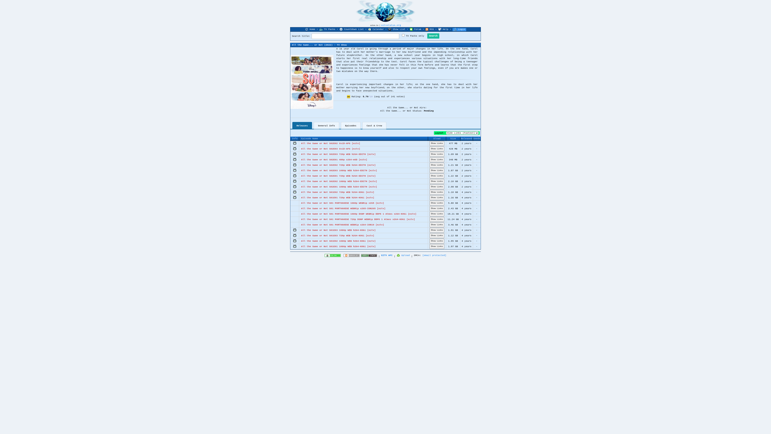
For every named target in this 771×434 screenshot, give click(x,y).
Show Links (437, 143)
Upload (405, 255)
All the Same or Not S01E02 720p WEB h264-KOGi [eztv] (337, 192)
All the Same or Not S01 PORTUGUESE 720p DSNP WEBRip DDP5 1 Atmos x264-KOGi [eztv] (358, 219)
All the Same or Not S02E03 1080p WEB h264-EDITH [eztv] (339, 170)
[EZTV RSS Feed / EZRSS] (352, 256)
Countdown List (354, 29)
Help (445, 29)
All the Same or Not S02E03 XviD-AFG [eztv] (330, 149)
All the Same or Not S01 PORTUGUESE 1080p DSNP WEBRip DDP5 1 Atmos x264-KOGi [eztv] (358, 214)
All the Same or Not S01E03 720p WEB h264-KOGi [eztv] (337, 235)
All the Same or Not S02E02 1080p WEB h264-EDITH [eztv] (339, 181)
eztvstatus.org (391, 25)
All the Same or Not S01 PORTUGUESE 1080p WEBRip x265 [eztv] (342, 203)
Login (461, 29)
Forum (417, 29)
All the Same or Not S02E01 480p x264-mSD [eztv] (334, 160)
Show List (399, 29)
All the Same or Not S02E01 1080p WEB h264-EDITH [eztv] (339, 187)
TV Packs (329, 29)
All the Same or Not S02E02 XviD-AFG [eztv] (330, 143)
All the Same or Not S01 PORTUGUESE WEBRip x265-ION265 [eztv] (343, 208)
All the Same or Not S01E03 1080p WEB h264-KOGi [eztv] (338, 230)
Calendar (378, 29)
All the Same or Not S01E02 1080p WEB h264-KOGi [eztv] (338, 241)
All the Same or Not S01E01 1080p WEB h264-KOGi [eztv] (338, 246)
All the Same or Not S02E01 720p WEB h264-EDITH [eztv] (338, 176)
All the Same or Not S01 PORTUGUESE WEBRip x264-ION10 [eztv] (342, 225)
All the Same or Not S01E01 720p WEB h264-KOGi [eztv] (337, 198)
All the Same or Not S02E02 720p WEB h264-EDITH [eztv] (338, 165)
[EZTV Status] (369, 256)
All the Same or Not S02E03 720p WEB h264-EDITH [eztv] (338, 154)
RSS (432, 29)
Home (312, 29)
